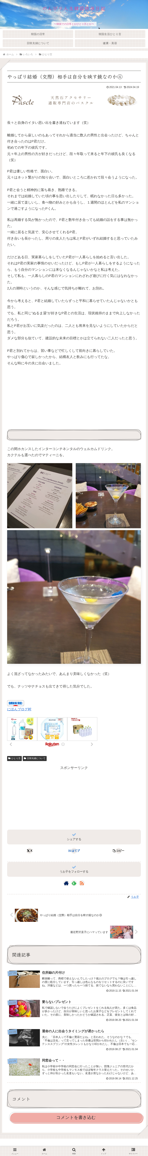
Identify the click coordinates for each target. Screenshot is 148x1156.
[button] (118, 851)
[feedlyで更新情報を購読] (74, 883)
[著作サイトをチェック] (66, 883)
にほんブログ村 (19, 709)
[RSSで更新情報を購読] (82, 883)
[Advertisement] (40, 398)
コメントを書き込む (76, 1117)
